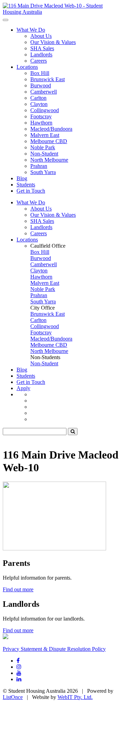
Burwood (40, 85)
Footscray (41, 116)
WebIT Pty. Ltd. (75, 697)
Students (26, 184)
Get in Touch (31, 191)
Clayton (39, 104)
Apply (23, 388)
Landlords (41, 54)
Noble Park (42, 147)
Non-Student (44, 154)
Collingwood (44, 110)
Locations (27, 67)
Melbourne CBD (48, 141)
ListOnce (13, 697)
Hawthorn (41, 123)
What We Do (31, 30)
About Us (41, 36)
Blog (22, 178)
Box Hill (39, 73)
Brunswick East (47, 79)
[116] (62, 12)
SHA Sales (42, 48)
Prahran (38, 166)
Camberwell (43, 92)
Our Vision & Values (53, 42)
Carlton (38, 98)
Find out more (18, 589)
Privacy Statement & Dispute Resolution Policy (54, 649)
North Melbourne (49, 160)
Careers (38, 61)
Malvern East (44, 135)
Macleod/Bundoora (51, 129)
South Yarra (43, 172)
